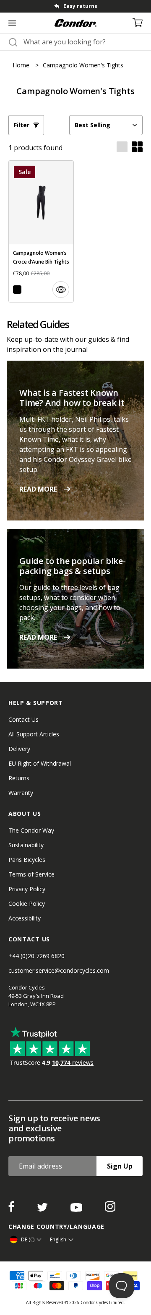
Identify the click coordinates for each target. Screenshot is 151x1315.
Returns (18, 778)
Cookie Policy (26, 903)
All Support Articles (33, 734)
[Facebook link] (12, 1209)
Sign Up (120, 1166)
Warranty (20, 793)
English (58, 1239)
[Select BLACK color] (17, 289)
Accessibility (24, 918)
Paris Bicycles (26, 860)
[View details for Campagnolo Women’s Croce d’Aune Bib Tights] (41, 231)
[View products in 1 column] (122, 147)
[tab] (75, 6)
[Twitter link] (43, 1209)
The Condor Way (31, 830)
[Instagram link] (110, 1209)
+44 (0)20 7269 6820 (36, 956)
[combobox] (83, 42)
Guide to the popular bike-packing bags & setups (72, 566)
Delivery (19, 749)
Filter (21, 125)
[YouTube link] (77, 1209)
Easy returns (80, 6)
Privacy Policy (26, 889)
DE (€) (27, 1239)
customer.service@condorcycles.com (58, 970)
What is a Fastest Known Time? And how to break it (72, 397)
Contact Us (23, 719)
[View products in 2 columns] (137, 147)
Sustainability (26, 845)
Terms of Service (31, 874)
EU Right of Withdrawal (39, 763)
